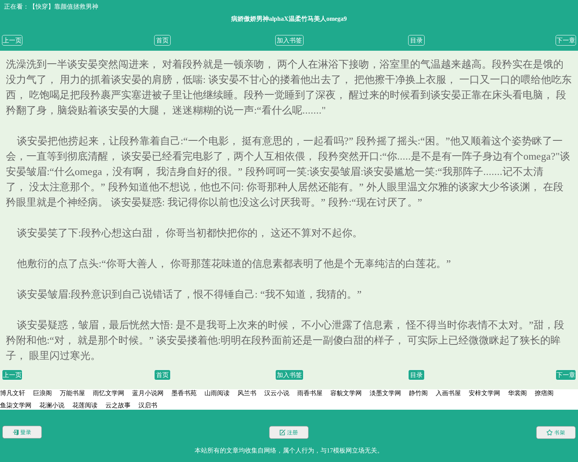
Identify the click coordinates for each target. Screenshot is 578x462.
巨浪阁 (42, 393)
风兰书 (246, 393)
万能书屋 (72, 393)
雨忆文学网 (108, 393)
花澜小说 (51, 405)
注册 (289, 432)
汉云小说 (276, 393)
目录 (416, 40)
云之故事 (118, 405)
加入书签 (289, 40)
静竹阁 (418, 393)
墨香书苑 (184, 393)
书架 (556, 432)
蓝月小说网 (148, 393)
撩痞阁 (544, 393)
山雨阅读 (217, 393)
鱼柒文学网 (15, 405)
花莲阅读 (85, 405)
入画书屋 (448, 393)
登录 (22, 432)
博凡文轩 (12, 393)
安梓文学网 (484, 393)
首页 (162, 40)
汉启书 (147, 405)
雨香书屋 (309, 393)
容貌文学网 (346, 393)
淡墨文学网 (385, 393)
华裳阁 (517, 393)
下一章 (565, 40)
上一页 (12, 40)
